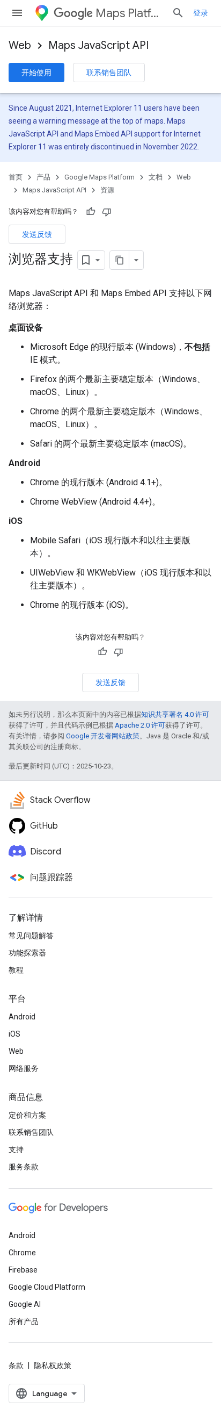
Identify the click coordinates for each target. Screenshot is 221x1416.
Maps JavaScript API (98, 45)
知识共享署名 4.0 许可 (175, 714)
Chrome (22, 1252)
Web (20, 45)
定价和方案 (27, 1115)
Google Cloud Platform (47, 1287)
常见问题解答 (31, 935)
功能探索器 (27, 952)
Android (22, 1016)
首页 (16, 177)
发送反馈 (37, 234)
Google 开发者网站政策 (102, 736)
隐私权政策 (52, 1365)
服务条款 (24, 1166)
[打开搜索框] (178, 12)
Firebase (23, 1270)
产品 (43, 177)
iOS (14, 1034)
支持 (16, 1149)
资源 (107, 190)
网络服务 (24, 1068)
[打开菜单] (17, 13)
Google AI (25, 1304)
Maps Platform (129, 13)
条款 (16, 1365)
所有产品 (24, 1321)
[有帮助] (91, 212)
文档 (156, 177)
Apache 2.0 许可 (140, 725)
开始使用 (36, 72)
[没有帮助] (107, 212)
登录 (200, 13)
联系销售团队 (108, 72)
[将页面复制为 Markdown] (119, 260)
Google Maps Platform (99, 177)
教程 (16, 970)
